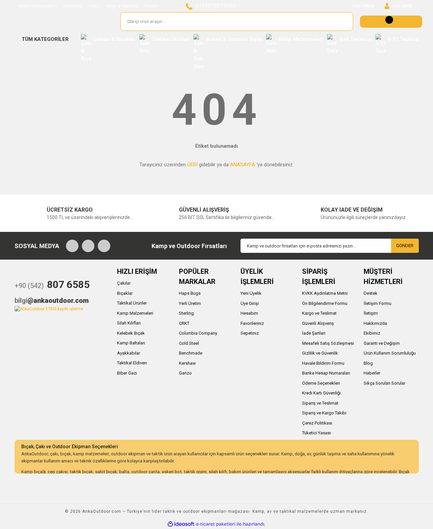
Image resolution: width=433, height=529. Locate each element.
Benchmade (190, 353)
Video (93, 6)
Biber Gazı (127, 373)
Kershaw (187, 363)
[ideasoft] (181, 524)
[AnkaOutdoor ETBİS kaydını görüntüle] (49, 308)
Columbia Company (198, 333)
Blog (368, 363)
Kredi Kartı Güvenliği (321, 392)
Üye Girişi (250, 303)
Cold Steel (189, 343)
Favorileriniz (252, 323)
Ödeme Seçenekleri (321, 383)
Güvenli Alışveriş (318, 323)
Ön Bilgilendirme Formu (324, 303)
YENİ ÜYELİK (363, 6)
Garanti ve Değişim (382, 343)
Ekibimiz (372, 333)
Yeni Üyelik (251, 293)
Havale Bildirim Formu (323, 363)
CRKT (184, 323)
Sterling (186, 313)
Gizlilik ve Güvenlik (320, 353)
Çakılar (124, 283)
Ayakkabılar (128, 353)
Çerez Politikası (317, 423)
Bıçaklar (125, 293)
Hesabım (249, 313)
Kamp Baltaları (131, 342)
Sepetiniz (250, 333)
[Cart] (391, 22)
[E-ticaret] (215, 524)
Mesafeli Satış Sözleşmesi (328, 343)
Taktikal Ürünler (132, 303)
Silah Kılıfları (129, 323)
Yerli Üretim (190, 303)
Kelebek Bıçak (131, 333)
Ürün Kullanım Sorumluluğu (390, 353)
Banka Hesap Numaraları (326, 373)
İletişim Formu (377, 303)
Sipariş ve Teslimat (320, 403)
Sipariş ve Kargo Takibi (324, 412)
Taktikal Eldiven (132, 362)
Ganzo (185, 373)
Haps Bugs (190, 293)
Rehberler (73, 6)
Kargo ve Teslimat (319, 313)
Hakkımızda (375, 323)
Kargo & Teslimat (121, 6)
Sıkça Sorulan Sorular (384, 383)
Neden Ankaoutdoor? (37, 6)
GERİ (192, 165)
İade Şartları (313, 333)
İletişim (151, 6)
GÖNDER (404, 245)
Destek (371, 293)
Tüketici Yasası (316, 432)
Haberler (372, 373)
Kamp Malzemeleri (135, 313)
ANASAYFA (242, 165)
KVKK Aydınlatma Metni (325, 293)
